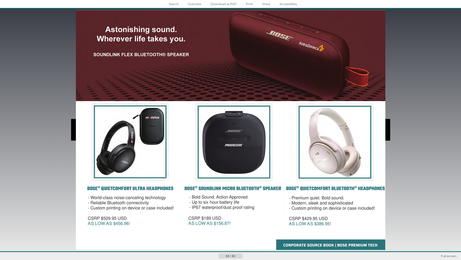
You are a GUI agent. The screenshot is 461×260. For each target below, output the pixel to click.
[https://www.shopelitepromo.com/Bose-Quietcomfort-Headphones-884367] (334, 147)
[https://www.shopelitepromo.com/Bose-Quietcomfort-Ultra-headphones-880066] (129, 148)
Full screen (448, 256)
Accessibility (288, 4)
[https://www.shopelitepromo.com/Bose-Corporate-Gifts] (230, 55)
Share (266, 4)
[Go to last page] (254, 256)
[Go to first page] (207, 256)
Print (249, 4)
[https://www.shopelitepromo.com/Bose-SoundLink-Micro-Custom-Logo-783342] (233, 147)
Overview (194, 4)
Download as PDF (224, 4)
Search (174, 4)
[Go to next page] (246, 256)
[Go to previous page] (214, 256)
